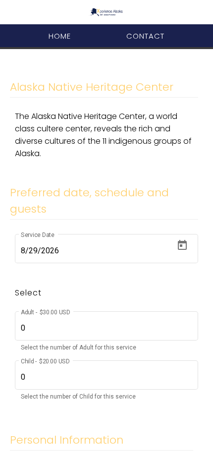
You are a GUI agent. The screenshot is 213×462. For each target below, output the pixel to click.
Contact (145, 36)
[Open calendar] (182, 245)
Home (60, 36)
